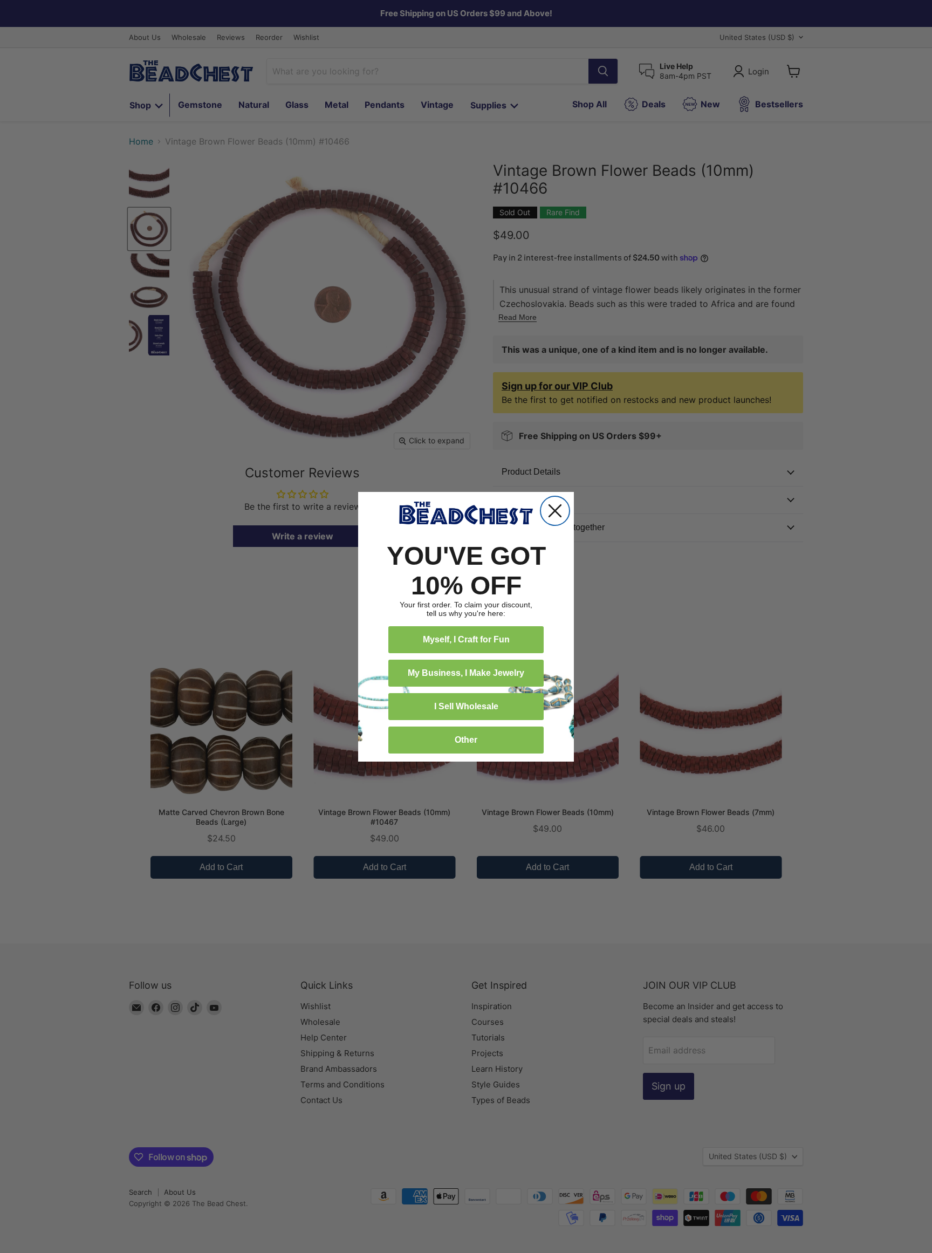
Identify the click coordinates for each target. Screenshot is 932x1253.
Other (466, 739)
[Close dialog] (555, 510)
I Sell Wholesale (466, 706)
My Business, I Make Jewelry (466, 672)
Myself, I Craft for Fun (466, 639)
